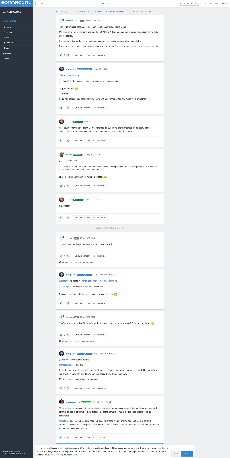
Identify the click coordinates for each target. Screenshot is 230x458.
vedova (69, 154)
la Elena (69, 122)
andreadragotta (73, 402)
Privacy (5, 451)
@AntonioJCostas (67, 75)
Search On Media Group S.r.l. (16, 453)
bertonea (70, 238)
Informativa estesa (75, 455)
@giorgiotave (65, 244)
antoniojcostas (73, 21)
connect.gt (89, 244)
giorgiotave (71, 69)
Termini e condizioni (15, 451)
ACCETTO (187, 454)
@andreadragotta (67, 365)
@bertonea (113, 274)
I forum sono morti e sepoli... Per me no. (99, 281)
